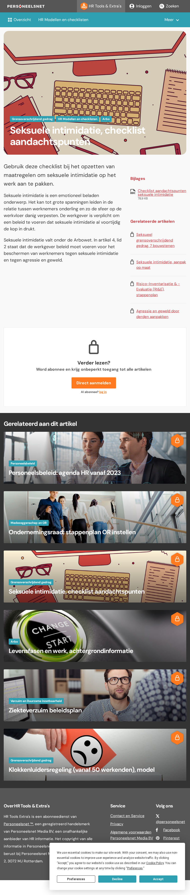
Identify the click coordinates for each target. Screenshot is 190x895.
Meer (169, 19)
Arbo (106, 119)
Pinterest (171, 838)
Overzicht (22, 19)
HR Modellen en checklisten (63, 19)
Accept (158, 879)
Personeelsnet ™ (18, 824)
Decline (117, 879)
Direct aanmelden (93, 383)
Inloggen (143, 6)
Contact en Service (127, 815)
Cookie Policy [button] (155, 863)
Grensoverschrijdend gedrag (32, 119)
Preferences (76, 879)
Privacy (116, 824)
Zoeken (172, 6)
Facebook (171, 829)
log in (103, 392)
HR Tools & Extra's (105, 6)
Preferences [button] (135, 868)
